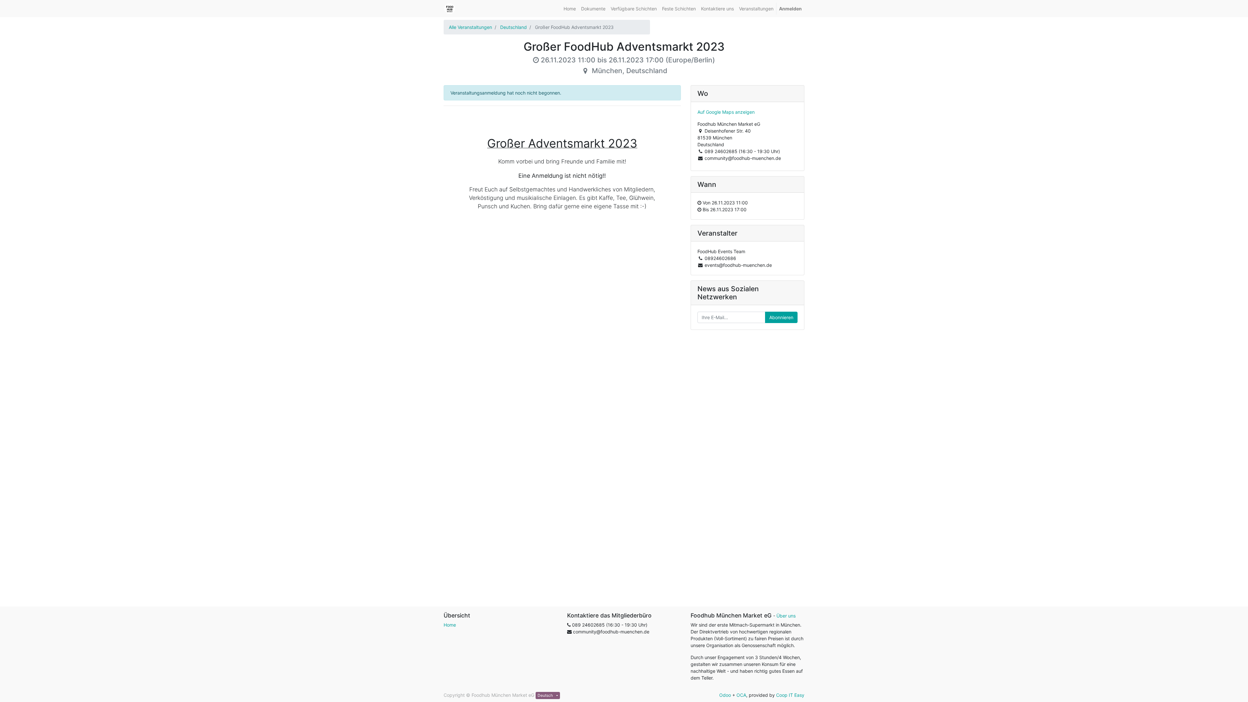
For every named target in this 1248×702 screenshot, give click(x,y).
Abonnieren (781, 317)
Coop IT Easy (790, 695)
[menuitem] (569, 9)
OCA (741, 695)
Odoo (725, 695)
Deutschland (513, 27)
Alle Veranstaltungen (470, 27)
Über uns (786, 615)
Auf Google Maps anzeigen (726, 112)
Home (450, 625)
